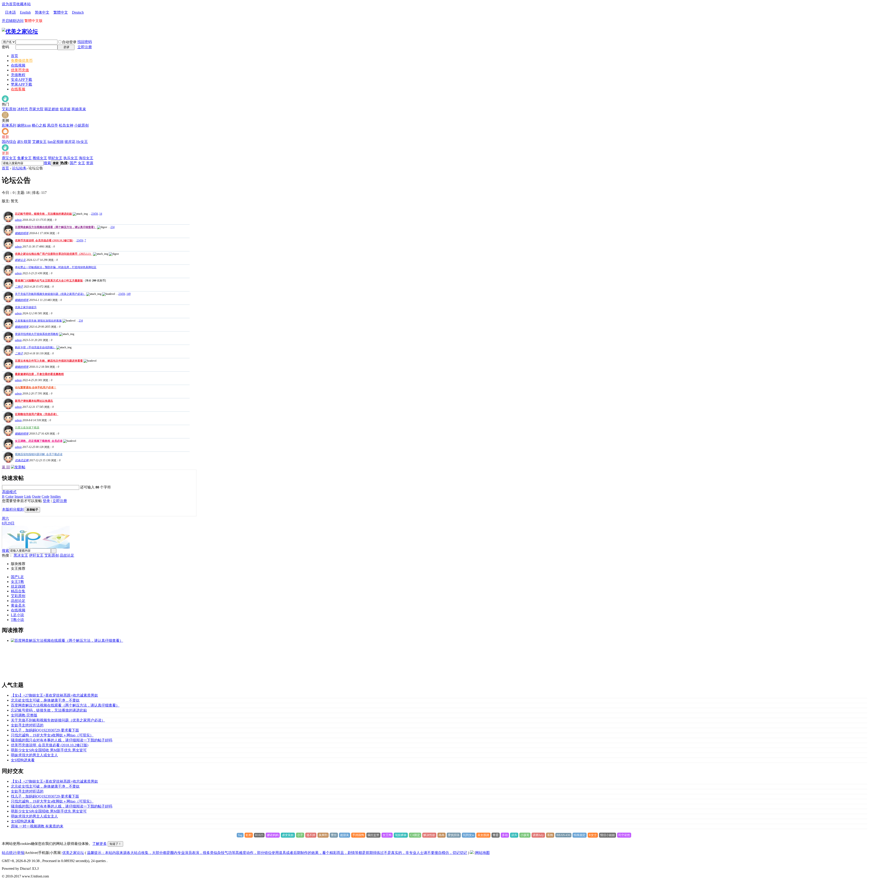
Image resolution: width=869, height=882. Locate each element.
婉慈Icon (24, 125)
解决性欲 (429, 835)
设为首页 (9, 4)
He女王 (82, 142)
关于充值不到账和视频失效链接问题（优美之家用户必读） (50, 294)
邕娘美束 (79, 109)
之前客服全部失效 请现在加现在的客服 (38, 320)
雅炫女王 (40, 158)
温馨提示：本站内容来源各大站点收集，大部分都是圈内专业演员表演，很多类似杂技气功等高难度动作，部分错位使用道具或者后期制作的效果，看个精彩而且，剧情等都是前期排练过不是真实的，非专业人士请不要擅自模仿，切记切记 (277, 853)
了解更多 (99, 844)
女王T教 (17, 582)
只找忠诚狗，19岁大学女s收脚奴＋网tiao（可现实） (52, 735)
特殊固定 (579, 835)
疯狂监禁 (373, 835)
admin (18, 219)
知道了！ (115, 844)
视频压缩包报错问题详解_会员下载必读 (38, 454)
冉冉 (441, 835)
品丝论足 (67, 555)
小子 (300, 835)
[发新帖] (18, 467)
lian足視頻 (56, 142)
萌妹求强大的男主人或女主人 (34, 755)
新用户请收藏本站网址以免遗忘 (34, 400)
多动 (505, 835)
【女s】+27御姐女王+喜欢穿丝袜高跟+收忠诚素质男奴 (54, 695)
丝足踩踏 (18, 586)
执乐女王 (70, 158)
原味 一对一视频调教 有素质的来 (37, 826)
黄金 (14, 605)
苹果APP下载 (21, 84)
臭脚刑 (323, 835)
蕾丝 (334, 835)
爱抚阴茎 (454, 835)
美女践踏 (483, 835)
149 (129, 294)
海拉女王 (86, 158)
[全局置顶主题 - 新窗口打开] (8, 221)
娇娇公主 (20, 260)
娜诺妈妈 (273, 835)
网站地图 (482, 853)
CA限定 (415, 835)
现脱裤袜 (401, 835)
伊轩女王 (36, 555)
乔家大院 (36, 109)
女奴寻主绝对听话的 (27, 725)
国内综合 (9, 142)
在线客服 (18, 89)
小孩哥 (524, 835)
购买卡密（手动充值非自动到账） (35, 347)
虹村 (249, 835)
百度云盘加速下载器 (27, 427)
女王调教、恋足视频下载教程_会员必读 (38, 440)
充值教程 (18, 75)
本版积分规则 (13, 509)
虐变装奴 (288, 835)
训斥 (514, 835)
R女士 (593, 835)
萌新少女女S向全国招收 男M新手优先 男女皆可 (49, 750)
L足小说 (17, 615)
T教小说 (17, 620)
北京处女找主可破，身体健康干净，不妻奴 (45, 700)
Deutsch (78, 12)
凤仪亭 (52, 125)
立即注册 (84, 47)
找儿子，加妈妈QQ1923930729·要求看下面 (45, 730)
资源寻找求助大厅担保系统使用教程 (36, 334)
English (25, 12)
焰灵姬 (65, 109)
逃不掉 (310, 835)
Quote (36, 496)
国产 (73, 163)
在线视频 (18, 65)
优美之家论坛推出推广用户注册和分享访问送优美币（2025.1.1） (53, 253)
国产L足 (17, 577)
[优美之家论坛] (20, 31)
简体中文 (42, 12)
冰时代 (22, 109)
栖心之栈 (39, 125)
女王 (81, 163)
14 (100, 213)
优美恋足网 (22, 460)
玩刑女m (468, 835)
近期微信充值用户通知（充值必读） (36, 414)
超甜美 (344, 835)
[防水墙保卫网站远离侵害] (472, 853)
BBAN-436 (563, 835)
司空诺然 (624, 835)
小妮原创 (81, 125)
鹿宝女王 (9, 158)
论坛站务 (19, 168)
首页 (14, 56)
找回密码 (84, 42)
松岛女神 (66, 125)
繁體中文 (60, 12)
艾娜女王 (39, 142)
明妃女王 (55, 158)
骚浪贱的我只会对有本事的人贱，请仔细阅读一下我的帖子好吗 (61, 740)
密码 (5, 47)
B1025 (259, 835)
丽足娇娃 (51, 109)
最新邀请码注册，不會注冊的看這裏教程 (39, 374)
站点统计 (9, 853)
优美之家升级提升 (26, 307)
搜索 (47, 163)
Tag (240, 835)
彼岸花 (69, 142)
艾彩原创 (9, 109)
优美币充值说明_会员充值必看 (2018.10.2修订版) (44, 240)
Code (45, 496)
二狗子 (19, 286)
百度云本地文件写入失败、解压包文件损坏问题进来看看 (49, 360)
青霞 (496, 835)
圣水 (21, 605)
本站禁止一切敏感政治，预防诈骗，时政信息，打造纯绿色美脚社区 (55, 267)
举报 (20, 853)
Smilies (55, 496)
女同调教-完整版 (24, 715)
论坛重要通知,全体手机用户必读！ (35, 387)
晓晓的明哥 (22, 233)
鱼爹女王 (24, 158)
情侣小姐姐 (607, 835)
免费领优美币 (22, 60)
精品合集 (18, 591)
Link (27, 496)
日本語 (10, 12)
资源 (89, 163)
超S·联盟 (24, 142)
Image (18, 496)
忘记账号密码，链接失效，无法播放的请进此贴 (43, 213)
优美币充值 (20, 70)
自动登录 (69, 42)
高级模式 (9, 492)
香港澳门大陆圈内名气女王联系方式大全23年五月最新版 (49, 280)
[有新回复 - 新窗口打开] (8, 288)
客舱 (550, 835)
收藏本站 (23, 4)
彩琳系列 (9, 125)
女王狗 (387, 835)
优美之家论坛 (73, 853)
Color (9, 496)
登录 (46, 501)
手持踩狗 (358, 835)
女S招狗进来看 (23, 760)
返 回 (6, 467)
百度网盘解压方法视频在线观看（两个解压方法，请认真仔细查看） (55, 227)
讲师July (538, 835)
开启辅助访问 (13, 21)
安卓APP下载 (21, 80)
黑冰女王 (21, 555)
